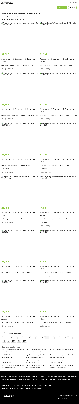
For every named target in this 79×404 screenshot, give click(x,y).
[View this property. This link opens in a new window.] (20, 36)
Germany (50, 376)
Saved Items (72, 2)
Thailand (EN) (44, 379)
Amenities (17, 385)
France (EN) (35, 376)
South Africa (22, 379)
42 (70, 338)
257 (24, 341)
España (28, 376)
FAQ (11, 385)
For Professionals (26, 385)
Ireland (60, 376)
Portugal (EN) (5, 379)
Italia (64, 376)
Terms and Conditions (12, 388)
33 (29, 338)
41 (66, 338)
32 (24, 338)
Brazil (9, 376)
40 (61, 338)
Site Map (33, 388)
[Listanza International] (8, 396)
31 (19, 338)
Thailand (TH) (35, 379)
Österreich (74, 376)
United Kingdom (62, 379)
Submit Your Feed (48, 385)
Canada (14, 376)
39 (56, 338)
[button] (72, 7)
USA (69, 379)
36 (43, 338)
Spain (28, 379)
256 (19, 341)
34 (33, 338)
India (55, 376)
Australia (3, 376)
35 (38, 338)
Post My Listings (37, 385)
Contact (39, 388)
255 (13, 341)
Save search (62, 7)
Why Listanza (5, 385)
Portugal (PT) (14, 379)
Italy (68, 376)
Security (27, 388)
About (3, 388)
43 (4, 341)
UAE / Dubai (53, 379)
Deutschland (21, 376)
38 (52, 338)
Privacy (22, 388)
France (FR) (43, 376)
